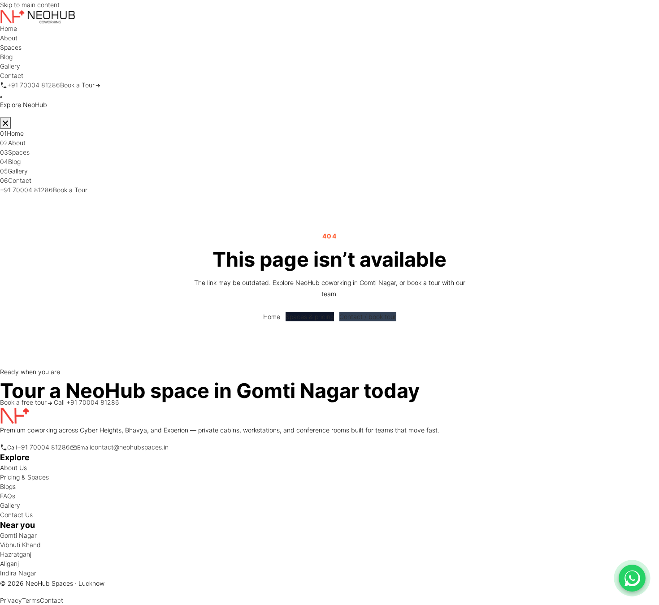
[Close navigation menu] (5, 123)
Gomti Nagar (18, 535)
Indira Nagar (18, 573)
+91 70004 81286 (26, 190)
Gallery (10, 505)
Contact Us (16, 515)
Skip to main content (30, 5)
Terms (31, 600)
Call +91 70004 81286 (86, 402)
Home (271, 316)
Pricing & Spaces (24, 477)
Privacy (11, 600)
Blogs (8, 486)
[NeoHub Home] (37, 16)
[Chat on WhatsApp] (632, 578)
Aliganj (9, 563)
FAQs (7, 496)
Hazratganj (15, 554)
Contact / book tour (367, 316)
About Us (13, 467)
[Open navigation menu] (1, 97)
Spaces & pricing (310, 316)
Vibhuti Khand (20, 545)
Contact (51, 600)
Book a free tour (23, 402)
